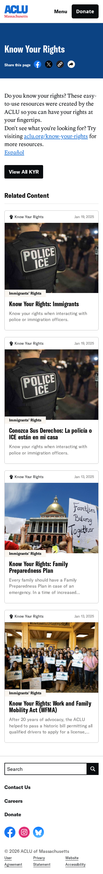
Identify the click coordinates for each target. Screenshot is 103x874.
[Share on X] (48, 66)
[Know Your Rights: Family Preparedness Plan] (51, 537)
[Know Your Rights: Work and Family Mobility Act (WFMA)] (51, 676)
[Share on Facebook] (37, 66)
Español (14, 152)
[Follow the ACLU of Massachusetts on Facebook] (9, 833)
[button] (60, 65)
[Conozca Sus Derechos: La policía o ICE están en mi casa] (51, 400)
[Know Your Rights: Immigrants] (51, 270)
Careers (13, 801)
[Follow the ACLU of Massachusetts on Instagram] (24, 833)
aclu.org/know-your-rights (56, 135)
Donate (85, 11)
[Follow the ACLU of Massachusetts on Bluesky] (38, 833)
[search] (93, 769)
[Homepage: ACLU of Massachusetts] (23, 11)
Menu (60, 11)
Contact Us (17, 787)
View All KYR (24, 172)
